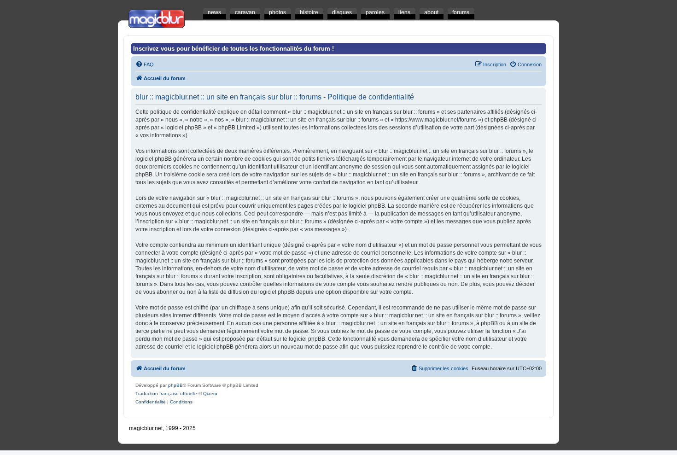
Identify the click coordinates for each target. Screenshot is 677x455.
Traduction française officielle (166, 393)
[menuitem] (144, 64)
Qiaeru (210, 393)
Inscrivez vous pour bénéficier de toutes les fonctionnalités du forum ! (233, 48)
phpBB (175, 385)
